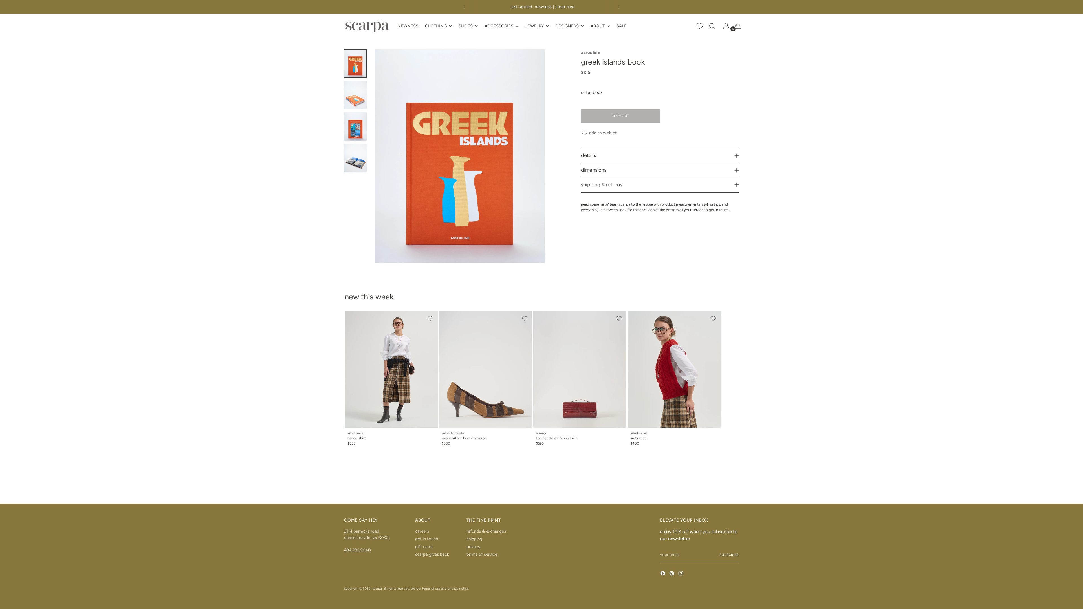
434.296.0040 (357, 550)
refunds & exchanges (486, 531)
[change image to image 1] (355, 63)
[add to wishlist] (430, 318)
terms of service (481, 554)
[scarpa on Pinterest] (672, 574)
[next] (619, 7)
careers (422, 531)
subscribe (729, 555)
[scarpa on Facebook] (663, 574)
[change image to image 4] (355, 158)
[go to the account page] (724, 26)
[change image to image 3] (355, 126)
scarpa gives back (432, 554)
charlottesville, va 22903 (367, 537)
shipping (474, 538)
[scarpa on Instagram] (681, 574)
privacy (473, 546)
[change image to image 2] (355, 95)
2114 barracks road (361, 531)
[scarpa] (366, 25)
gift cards (424, 546)
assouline (590, 52)
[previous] (463, 7)
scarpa (377, 588)
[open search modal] (712, 26)
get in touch (426, 538)
